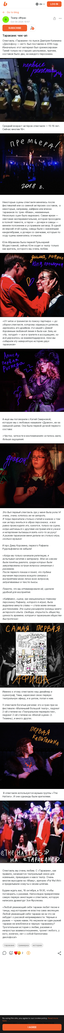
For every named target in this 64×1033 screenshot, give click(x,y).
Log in (54, 4)
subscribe (14, 28)
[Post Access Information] (54, 18)
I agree (32, 1027)
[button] (5, 4)
